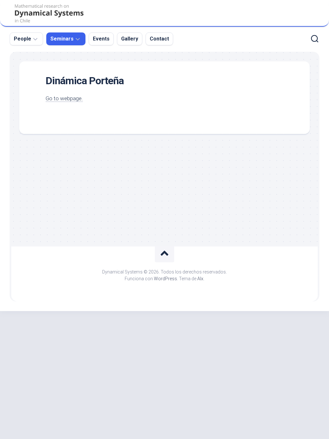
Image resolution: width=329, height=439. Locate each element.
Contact (159, 39)
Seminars (62, 39)
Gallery (129, 39)
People (22, 39)
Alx (200, 278)
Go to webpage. (64, 98)
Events (101, 39)
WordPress (165, 278)
